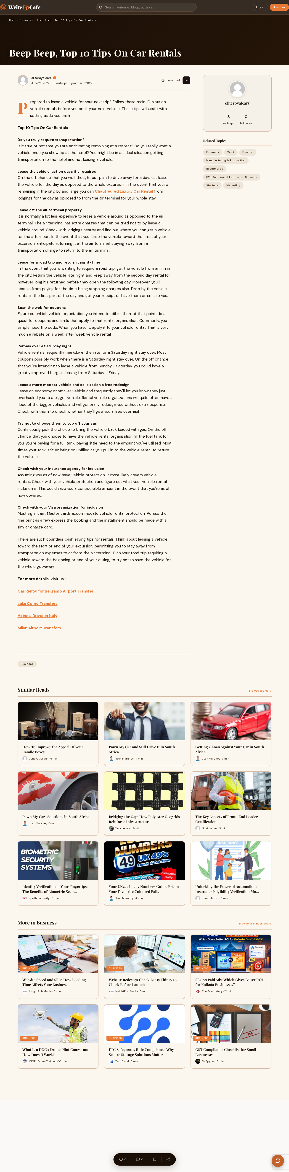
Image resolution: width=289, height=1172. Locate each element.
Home (12, 20)
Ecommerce (214, 168)
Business (26, 20)
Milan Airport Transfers (39, 627)
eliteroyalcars (41, 78)
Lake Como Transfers (38, 603)
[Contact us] (278, 1161)
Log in (260, 7)
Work (230, 152)
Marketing (233, 185)
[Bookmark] (154, 1159)
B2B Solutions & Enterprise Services (231, 177)
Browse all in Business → (255, 923)
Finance (247, 152)
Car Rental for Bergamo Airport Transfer (55, 591)
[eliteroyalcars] (23, 80)
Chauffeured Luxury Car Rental (124, 191)
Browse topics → (260, 690)
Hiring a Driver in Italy (37, 615)
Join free (279, 7)
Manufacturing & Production (226, 160)
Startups (212, 185)
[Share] (168, 1159)
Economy (212, 152)
